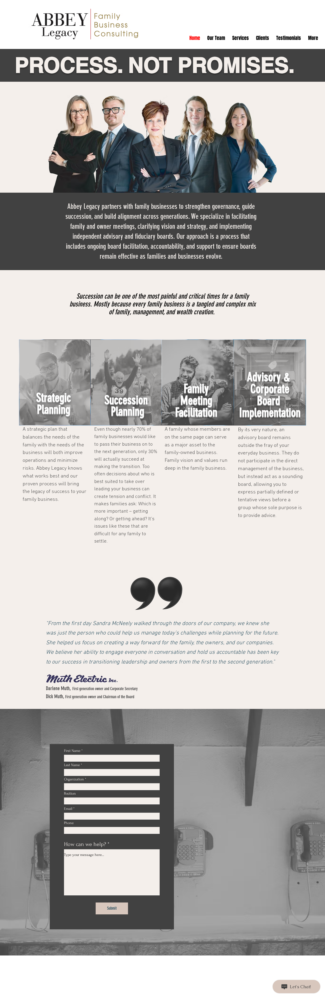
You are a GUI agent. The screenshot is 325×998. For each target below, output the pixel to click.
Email (68, 809)
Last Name (72, 765)
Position (70, 793)
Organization (74, 779)
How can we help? (85, 844)
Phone (69, 823)
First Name (72, 751)
